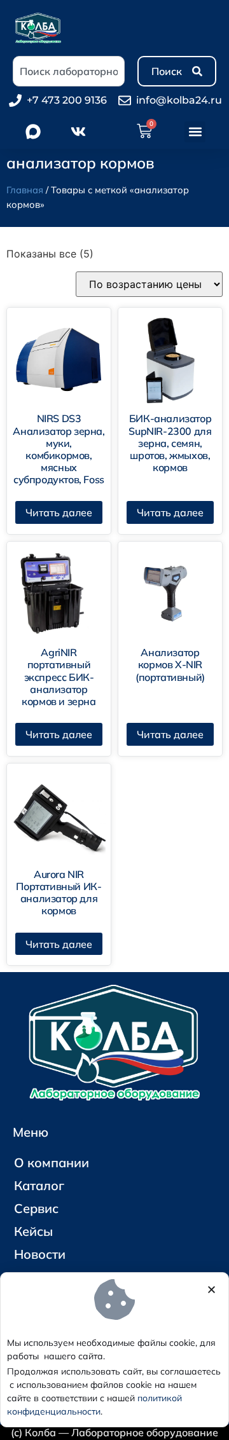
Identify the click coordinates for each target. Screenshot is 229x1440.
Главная (24, 190)
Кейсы (33, 1231)
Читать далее (58, 512)
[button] (194, 131)
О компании (51, 1162)
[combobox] (69, 71)
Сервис (36, 1208)
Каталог (39, 1185)
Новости (40, 1254)
